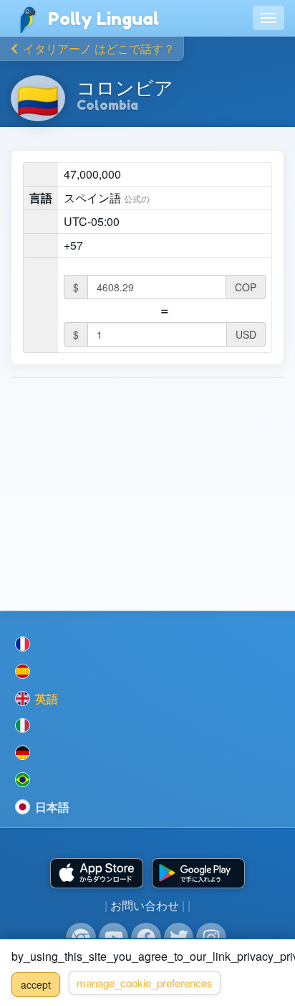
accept (36, 984)
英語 (45, 698)
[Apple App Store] (96, 873)
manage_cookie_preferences (145, 982)
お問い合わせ (144, 905)
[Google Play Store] (198, 873)
